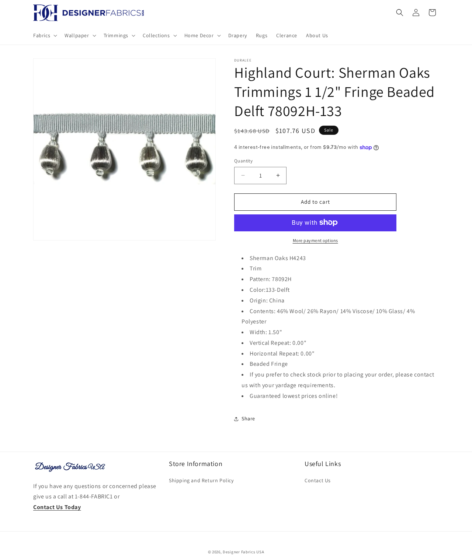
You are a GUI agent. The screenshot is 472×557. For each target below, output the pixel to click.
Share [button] (248, 418)
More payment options (315, 240)
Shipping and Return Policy (201, 480)
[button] (44, 35)
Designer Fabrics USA (243, 551)
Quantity (243, 161)
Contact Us (318, 480)
